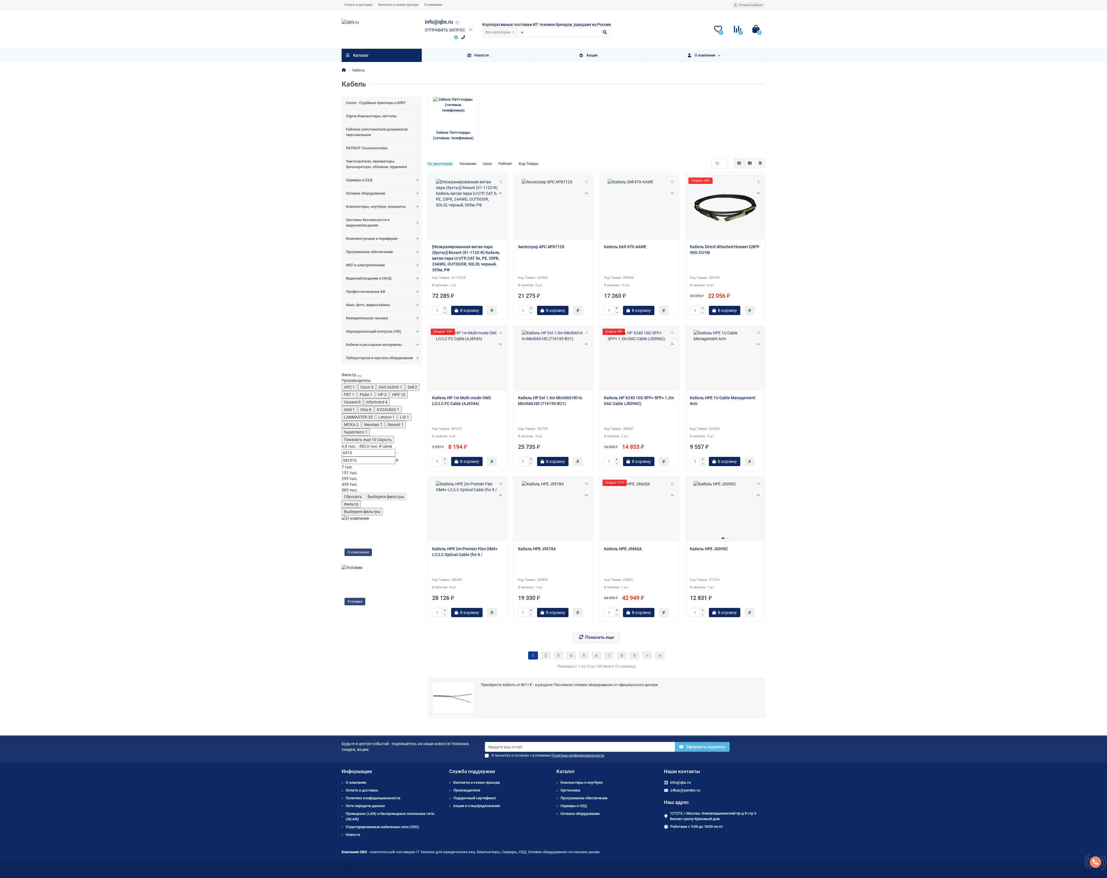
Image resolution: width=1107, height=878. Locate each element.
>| (659, 655)
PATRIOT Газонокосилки (366, 148)
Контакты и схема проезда (398, 5)
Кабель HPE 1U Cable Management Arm (722, 400)
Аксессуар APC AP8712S (541, 246)
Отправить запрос (445, 30)
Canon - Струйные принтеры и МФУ (376, 103)
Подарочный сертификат (474, 798)
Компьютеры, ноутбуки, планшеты (376, 206)
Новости (481, 55)
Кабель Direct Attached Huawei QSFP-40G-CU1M (725, 249)
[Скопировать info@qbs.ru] (457, 22)
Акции (591, 55)
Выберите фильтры (386, 496)
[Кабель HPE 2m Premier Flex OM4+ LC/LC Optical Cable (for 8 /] (467, 510)
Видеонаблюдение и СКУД (368, 278)
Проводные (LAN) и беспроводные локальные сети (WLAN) (390, 816)
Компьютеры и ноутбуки (581, 782)
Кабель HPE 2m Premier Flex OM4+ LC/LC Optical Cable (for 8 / (465, 552)
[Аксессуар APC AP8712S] (553, 208)
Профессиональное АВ (365, 291)
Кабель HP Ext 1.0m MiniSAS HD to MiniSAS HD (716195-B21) (550, 400)
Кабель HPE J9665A (623, 549)
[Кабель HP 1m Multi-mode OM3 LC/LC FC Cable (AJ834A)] (467, 359)
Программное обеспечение (369, 252)
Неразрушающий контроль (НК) (373, 331)
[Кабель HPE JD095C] (725, 510)
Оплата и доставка (358, 5)
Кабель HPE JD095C (709, 549)
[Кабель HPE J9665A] (639, 510)
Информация (357, 771)
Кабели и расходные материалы (374, 344)
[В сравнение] (500, 193)
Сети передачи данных (365, 806)
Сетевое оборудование (365, 193)
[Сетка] (739, 163)
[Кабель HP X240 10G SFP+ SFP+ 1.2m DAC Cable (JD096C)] (639, 359)
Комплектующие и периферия (372, 238)
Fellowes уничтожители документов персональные (377, 132)
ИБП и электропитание (365, 265)
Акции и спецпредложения (476, 806)
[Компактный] (760, 163)
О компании (433, 5)
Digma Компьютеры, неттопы (371, 116)
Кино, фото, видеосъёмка (368, 305)
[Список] (749, 163)
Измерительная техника (367, 318)
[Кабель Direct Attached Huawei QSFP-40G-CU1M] (725, 208)
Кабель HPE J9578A (537, 549)
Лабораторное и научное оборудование (379, 358)
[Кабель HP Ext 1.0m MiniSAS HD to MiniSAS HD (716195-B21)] (553, 359)
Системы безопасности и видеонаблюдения (367, 222)
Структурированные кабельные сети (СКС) (382, 827)
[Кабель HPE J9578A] (553, 510)
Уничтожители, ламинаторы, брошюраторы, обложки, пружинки (376, 164)
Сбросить (353, 496)
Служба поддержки (472, 771)
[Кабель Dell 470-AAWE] (639, 208)
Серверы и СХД (359, 180)
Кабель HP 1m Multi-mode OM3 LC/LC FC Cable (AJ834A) (461, 400)
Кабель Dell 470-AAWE (625, 246)
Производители (466, 790)
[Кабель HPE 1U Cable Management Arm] (725, 359)
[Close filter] (359, 376)
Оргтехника (570, 790)
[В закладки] (500, 182)
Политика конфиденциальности (373, 798)
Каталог (565, 771)
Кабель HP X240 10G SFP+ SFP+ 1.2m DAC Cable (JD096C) (639, 400)
